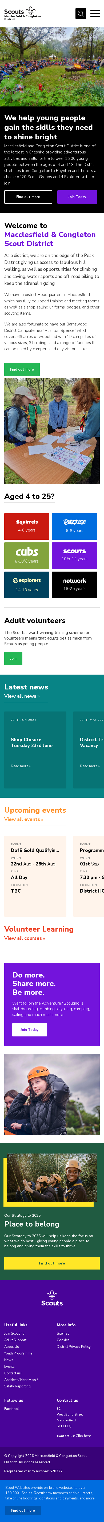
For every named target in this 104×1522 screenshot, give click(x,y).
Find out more (28, 197)
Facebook (11, 1409)
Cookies (63, 1340)
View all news (20, 696)
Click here (83, 1436)
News (8, 1360)
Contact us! (13, 1373)
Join (13, 658)
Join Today (77, 197)
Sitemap (63, 1333)
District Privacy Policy (74, 1346)
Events (9, 1366)
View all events (22, 819)
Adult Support (15, 1340)
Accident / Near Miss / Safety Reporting (21, 1383)
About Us (11, 1346)
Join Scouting (14, 1333)
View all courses (23, 938)
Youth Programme (18, 1353)
